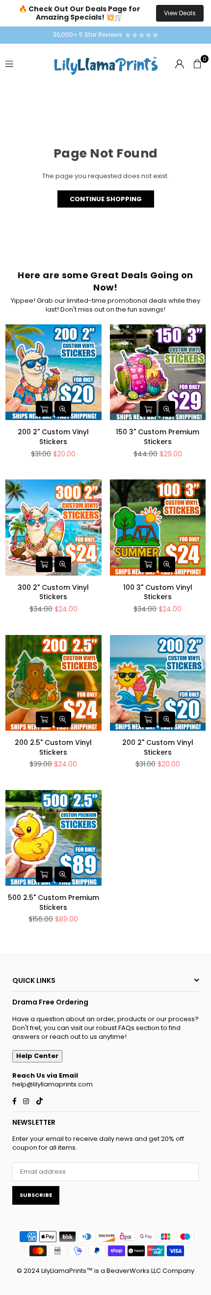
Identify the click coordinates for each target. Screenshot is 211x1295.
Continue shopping (106, 199)
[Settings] (179, 64)
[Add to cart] (44, 409)
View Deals (180, 13)
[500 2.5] (53, 838)
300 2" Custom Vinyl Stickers (53, 592)
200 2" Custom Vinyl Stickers (53, 437)
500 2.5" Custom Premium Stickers (53, 902)
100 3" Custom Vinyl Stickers (157, 592)
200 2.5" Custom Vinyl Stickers (53, 747)
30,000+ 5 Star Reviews (89, 34)
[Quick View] (62, 409)
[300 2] (53, 527)
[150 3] (158, 372)
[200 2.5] (53, 683)
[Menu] (9, 63)
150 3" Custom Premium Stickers (157, 437)
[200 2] (53, 372)
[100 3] (158, 527)
